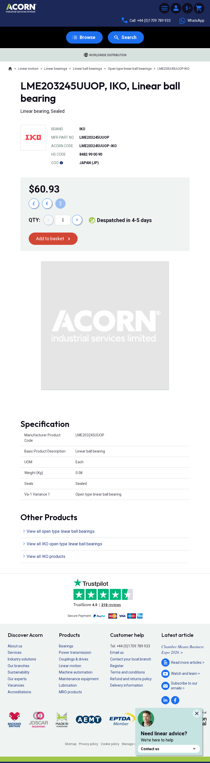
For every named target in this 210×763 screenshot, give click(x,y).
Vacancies (16, 685)
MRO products (70, 692)
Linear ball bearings (87, 69)
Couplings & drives (73, 659)
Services (15, 652)
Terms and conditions (127, 672)
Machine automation (75, 672)
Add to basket (50, 238)
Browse (87, 37)
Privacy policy (88, 744)
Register (117, 666)
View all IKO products (46, 556)
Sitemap (70, 744)
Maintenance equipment (79, 679)
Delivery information (126, 685)
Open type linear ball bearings (130, 69)
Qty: (34, 220)
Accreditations (19, 692)
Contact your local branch (130, 659)
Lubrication (68, 685)
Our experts (17, 679)
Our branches (18, 666)
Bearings (66, 646)
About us (15, 646)
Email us (117, 652)
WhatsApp (195, 20)
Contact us (150, 749)
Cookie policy (110, 744)
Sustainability (18, 672)
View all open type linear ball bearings (60, 531)
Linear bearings (55, 69)
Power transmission (75, 652)
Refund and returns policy (131, 679)
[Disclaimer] (61, 163)
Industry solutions (22, 659)
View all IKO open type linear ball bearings (64, 543)
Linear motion (28, 69)
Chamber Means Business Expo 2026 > (182, 649)
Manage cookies (133, 744)
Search (128, 37)
